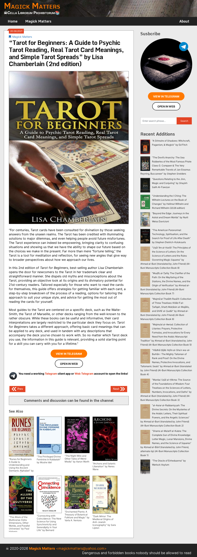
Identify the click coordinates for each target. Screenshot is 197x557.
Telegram (51, 373)
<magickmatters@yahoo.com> (81, 548)
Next (116, 389)
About (184, 21)
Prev (20, 389)
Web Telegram (84, 373)
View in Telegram (69, 353)
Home (13, 21)
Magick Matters (38, 21)
